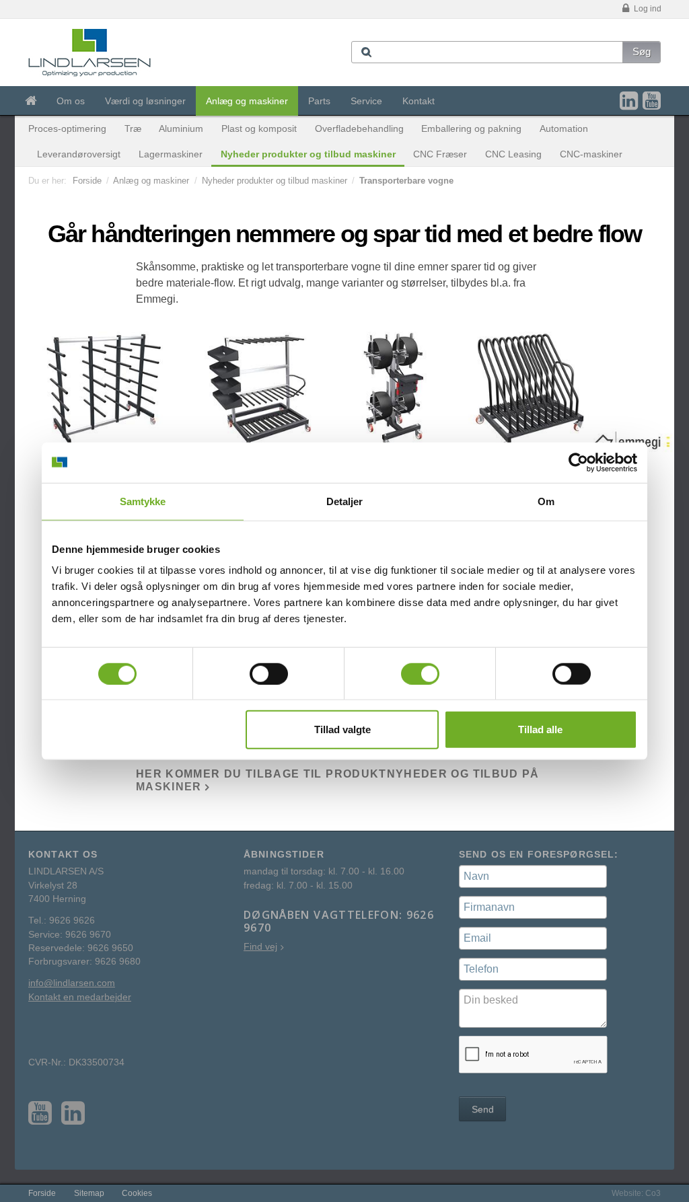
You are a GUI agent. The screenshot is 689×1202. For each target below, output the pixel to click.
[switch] (269, 673)
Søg (641, 51)
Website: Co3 (636, 1193)
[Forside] (30, 101)
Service (366, 101)
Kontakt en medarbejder (79, 997)
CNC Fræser (440, 154)
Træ (132, 128)
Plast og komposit (259, 128)
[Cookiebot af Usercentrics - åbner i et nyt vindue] (578, 462)
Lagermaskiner (171, 154)
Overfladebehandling (359, 128)
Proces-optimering (67, 128)
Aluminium (181, 128)
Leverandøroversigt (78, 154)
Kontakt (418, 101)
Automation (564, 128)
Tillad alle (540, 729)
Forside (87, 181)
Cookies (137, 1193)
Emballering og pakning (471, 128)
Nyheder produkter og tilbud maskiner (308, 154)
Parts (319, 101)
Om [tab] (546, 500)
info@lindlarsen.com (71, 983)
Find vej (260, 947)
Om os (71, 101)
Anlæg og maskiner (247, 101)
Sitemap (89, 1193)
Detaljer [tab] (344, 500)
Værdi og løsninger (145, 101)
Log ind (646, 8)
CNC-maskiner (591, 154)
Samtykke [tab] (143, 500)
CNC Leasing (513, 154)
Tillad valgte (342, 729)
